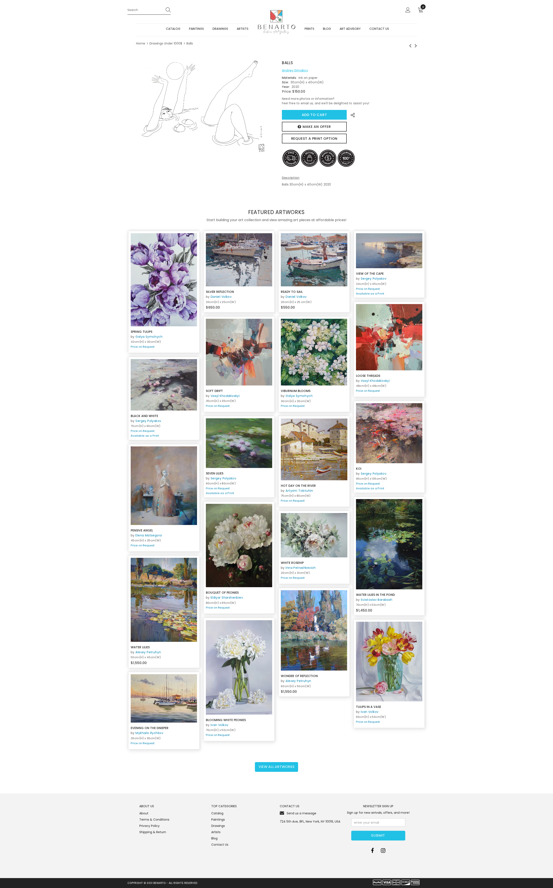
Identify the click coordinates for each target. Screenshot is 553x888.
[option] (202, 106)
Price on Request (142, 347)
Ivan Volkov (220, 725)
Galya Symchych (148, 337)
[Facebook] (372, 850)
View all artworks (276, 766)
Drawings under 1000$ (165, 43)
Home (140, 43)
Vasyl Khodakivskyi (375, 381)
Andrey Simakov (295, 70)
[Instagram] (383, 850)
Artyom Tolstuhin (299, 490)
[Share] (351, 115)
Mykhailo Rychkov (149, 733)
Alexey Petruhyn (148, 652)
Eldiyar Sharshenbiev (227, 597)
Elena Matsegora (148, 535)
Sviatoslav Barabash (377, 600)
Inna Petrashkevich (301, 568)
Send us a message (301, 813)
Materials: (289, 78)
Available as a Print (370, 294)
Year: (286, 87)
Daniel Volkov (221, 297)
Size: (285, 82)
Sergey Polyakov (373, 278)
